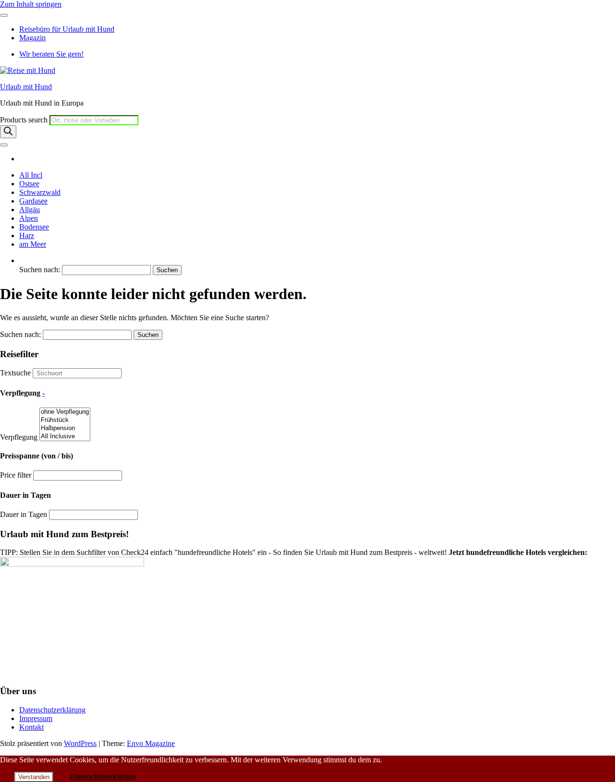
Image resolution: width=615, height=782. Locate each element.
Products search (24, 120)
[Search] (8, 131)
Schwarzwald (40, 192)
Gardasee (33, 201)
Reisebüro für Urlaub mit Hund (66, 29)
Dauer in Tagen (23, 514)
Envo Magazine (151, 743)
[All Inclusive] (65, 437)
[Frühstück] (65, 420)
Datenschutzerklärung (52, 710)
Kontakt (31, 727)
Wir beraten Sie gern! (51, 54)
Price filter (15, 475)
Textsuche (15, 373)
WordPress (80, 743)
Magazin (32, 38)
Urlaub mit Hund (26, 87)
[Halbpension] (65, 428)
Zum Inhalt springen (31, 4)
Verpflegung (18, 437)
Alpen (28, 218)
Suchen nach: (39, 269)
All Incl (30, 175)
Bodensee (34, 227)
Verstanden (33, 777)
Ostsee (29, 184)
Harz (26, 235)
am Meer (32, 244)
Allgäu (29, 209)
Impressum (35, 718)
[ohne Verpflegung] (65, 412)
